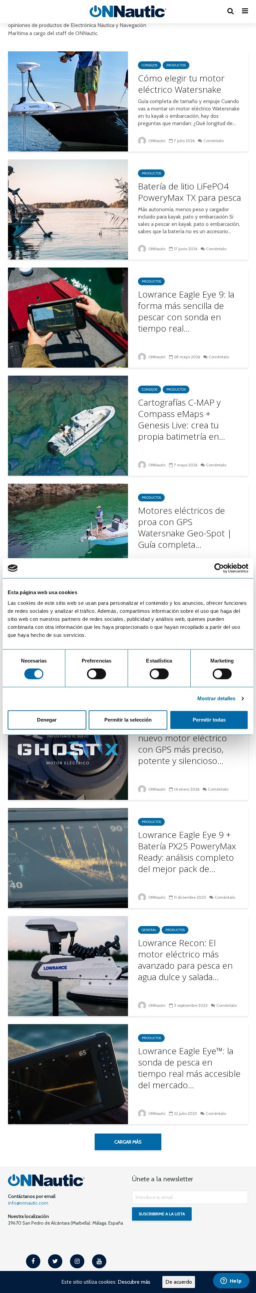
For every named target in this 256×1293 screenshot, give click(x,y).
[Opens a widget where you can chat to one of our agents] (231, 1281)
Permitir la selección (128, 720)
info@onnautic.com (28, 1203)
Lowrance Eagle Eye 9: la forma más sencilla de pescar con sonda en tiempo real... (186, 311)
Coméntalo (213, 140)
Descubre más (134, 1282)
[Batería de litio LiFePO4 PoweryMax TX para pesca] (68, 209)
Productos (176, 65)
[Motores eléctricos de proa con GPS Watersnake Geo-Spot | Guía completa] (68, 533)
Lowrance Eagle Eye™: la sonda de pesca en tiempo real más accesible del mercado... (189, 1068)
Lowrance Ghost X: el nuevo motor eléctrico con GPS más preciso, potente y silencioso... (182, 743)
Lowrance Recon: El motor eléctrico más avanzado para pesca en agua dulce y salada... (185, 959)
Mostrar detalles (216, 698)
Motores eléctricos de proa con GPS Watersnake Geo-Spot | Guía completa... (185, 527)
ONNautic (156, 140)
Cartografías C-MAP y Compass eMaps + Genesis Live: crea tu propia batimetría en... (181, 419)
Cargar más (128, 1142)
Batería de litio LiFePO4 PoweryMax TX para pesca (189, 191)
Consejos (149, 65)
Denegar (47, 720)
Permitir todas (209, 720)
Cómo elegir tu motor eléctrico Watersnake (181, 83)
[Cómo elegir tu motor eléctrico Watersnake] (68, 101)
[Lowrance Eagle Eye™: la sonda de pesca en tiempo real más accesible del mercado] (68, 1073)
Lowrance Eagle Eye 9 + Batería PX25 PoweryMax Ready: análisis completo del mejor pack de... (187, 851)
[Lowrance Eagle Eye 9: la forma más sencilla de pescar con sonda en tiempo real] (68, 317)
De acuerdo (178, 1282)
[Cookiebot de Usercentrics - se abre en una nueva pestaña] (219, 568)
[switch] (96, 674)
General (149, 930)
